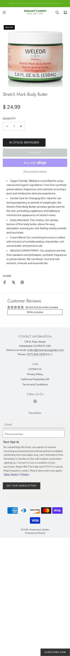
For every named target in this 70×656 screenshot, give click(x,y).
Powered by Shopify (35, 533)
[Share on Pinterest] (22, 283)
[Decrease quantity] (7, 126)
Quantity (9, 118)
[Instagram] (35, 401)
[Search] (57, 12)
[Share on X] (13, 283)
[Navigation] (4, 12)
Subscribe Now (55, 652)
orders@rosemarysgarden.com (45, 350)
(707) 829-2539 (36, 354)
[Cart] (65, 12)
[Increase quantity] (21, 126)
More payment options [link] (35, 171)
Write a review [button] (35, 312)
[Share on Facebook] (5, 283)
